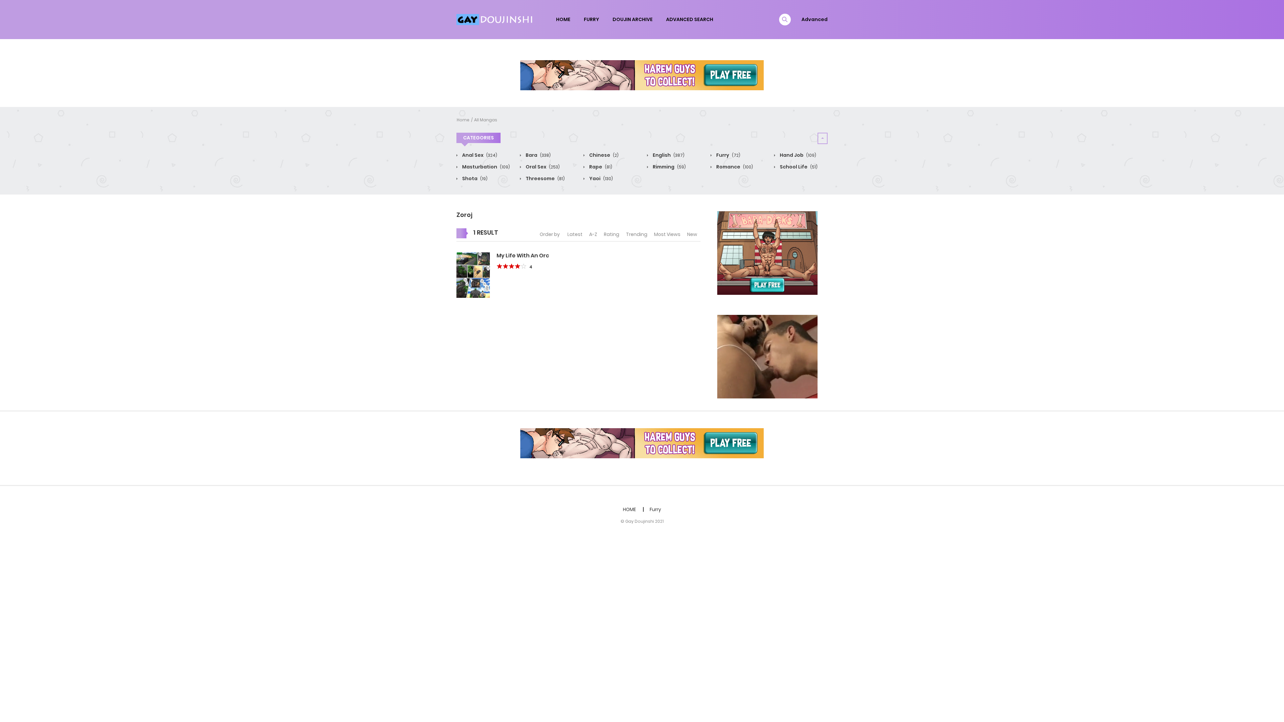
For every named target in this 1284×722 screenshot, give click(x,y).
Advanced (814, 19)
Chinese (603, 155)
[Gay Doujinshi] (495, 19)
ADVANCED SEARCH (689, 19)
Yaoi (600, 178)
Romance (734, 166)
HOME (563, 19)
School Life (798, 166)
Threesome (545, 178)
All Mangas (485, 120)
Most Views (667, 234)
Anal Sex (479, 155)
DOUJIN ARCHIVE (633, 19)
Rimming (669, 166)
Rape (600, 166)
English (668, 155)
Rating (611, 234)
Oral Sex (542, 166)
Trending (636, 234)
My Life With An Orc (523, 255)
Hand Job (797, 155)
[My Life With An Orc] (473, 274)
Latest (574, 234)
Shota (474, 178)
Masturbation (485, 166)
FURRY (591, 19)
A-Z (593, 234)
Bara (538, 155)
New (692, 234)
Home (463, 120)
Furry (727, 155)
